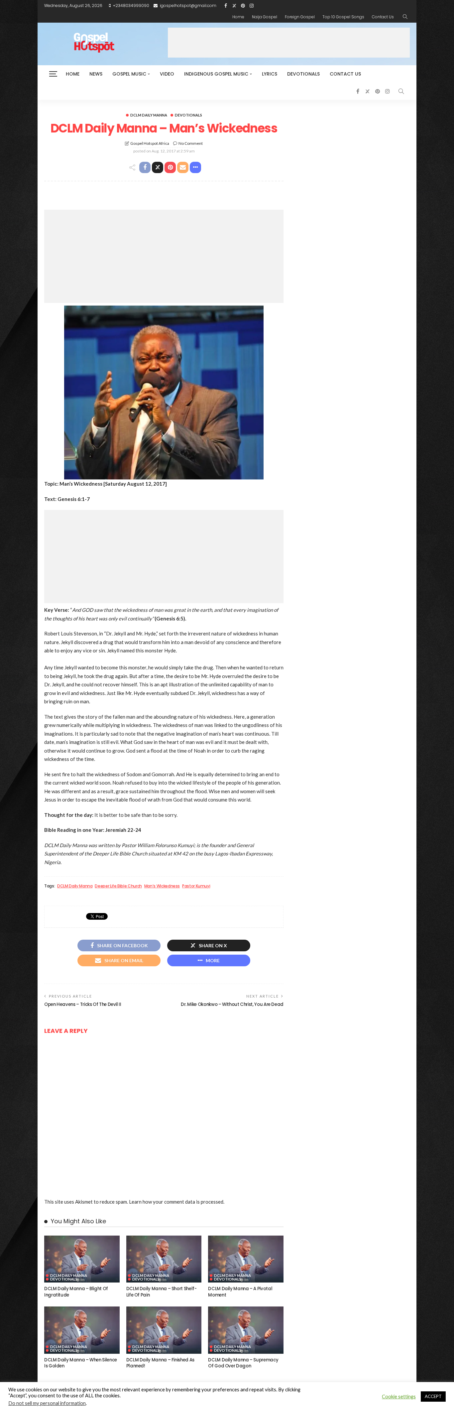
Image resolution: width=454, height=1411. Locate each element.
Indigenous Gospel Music (216, 74)
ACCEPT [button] (433, 1396)
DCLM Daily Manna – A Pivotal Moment (240, 1292)
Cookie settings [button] (399, 1396)
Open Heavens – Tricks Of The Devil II (82, 1004)
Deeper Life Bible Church (118, 886)
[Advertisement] (289, 43)
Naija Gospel (264, 17)
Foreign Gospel (300, 17)
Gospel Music (129, 74)
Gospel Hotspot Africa (149, 143)
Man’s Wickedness (162, 886)
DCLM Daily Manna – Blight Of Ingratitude (76, 1292)
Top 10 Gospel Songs (343, 17)
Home (238, 17)
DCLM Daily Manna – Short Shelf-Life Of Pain (161, 1292)
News (95, 74)
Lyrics (269, 74)
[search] (405, 17)
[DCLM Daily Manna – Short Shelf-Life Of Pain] (164, 1259)
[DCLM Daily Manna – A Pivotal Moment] (246, 1259)
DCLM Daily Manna (148, 115)
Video (167, 74)
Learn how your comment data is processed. (176, 1202)
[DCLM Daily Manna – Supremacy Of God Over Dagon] (246, 1330)
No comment (190, 143)
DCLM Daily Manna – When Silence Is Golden (80, 1363)
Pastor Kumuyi (196, 886)
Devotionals (303, 74)
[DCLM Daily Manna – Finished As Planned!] (164, 1330)
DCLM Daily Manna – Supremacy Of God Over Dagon (243, 1363)
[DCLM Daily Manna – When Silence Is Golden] (82, 1330)
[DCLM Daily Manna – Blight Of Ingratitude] (82, 1259)
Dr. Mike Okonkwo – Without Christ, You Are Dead (232, 1004)
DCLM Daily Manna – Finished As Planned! (160, 1363)
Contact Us (383, 17)
